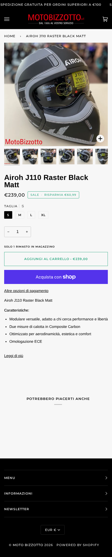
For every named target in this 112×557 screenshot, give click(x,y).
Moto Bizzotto (28, 545)
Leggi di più (13, 356)
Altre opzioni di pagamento (26, 291)
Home (9, 36)
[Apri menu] (12, 19)
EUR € (51, 530)
